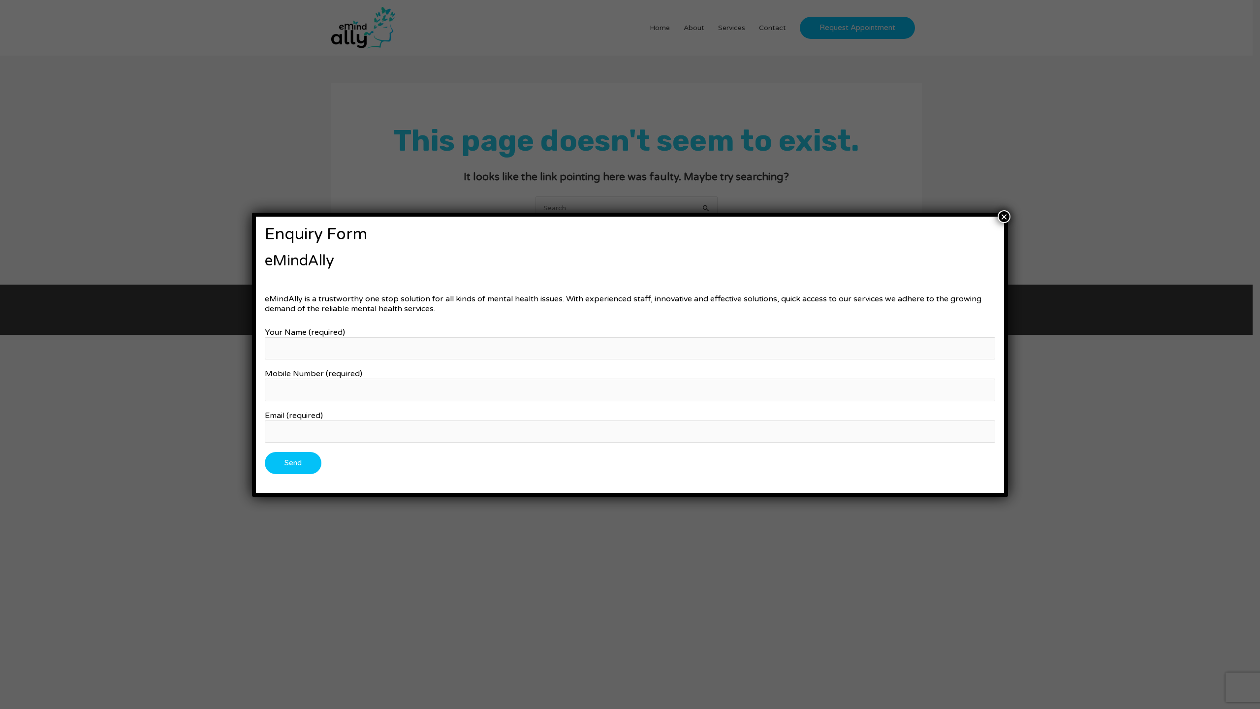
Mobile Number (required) (313, 374)
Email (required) (294, 415)
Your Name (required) (305, 332)
